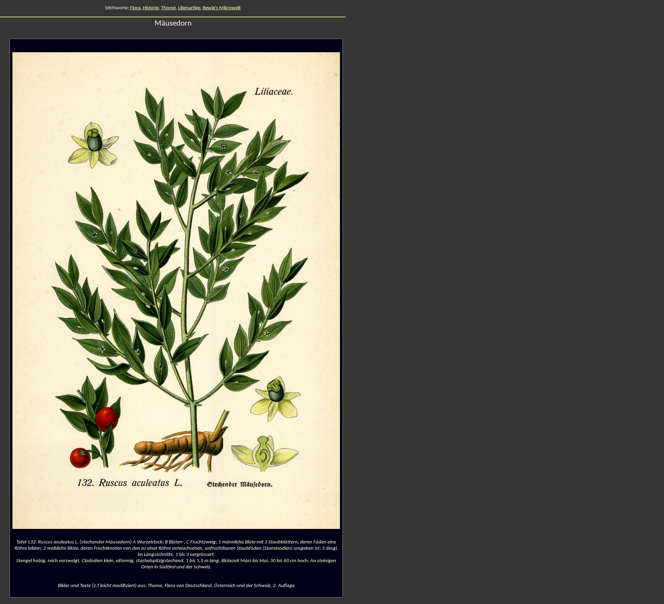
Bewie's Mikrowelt (222, 8)
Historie (151, 8)
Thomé (168, 8)
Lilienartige (189, 8)
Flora (135, 8)
